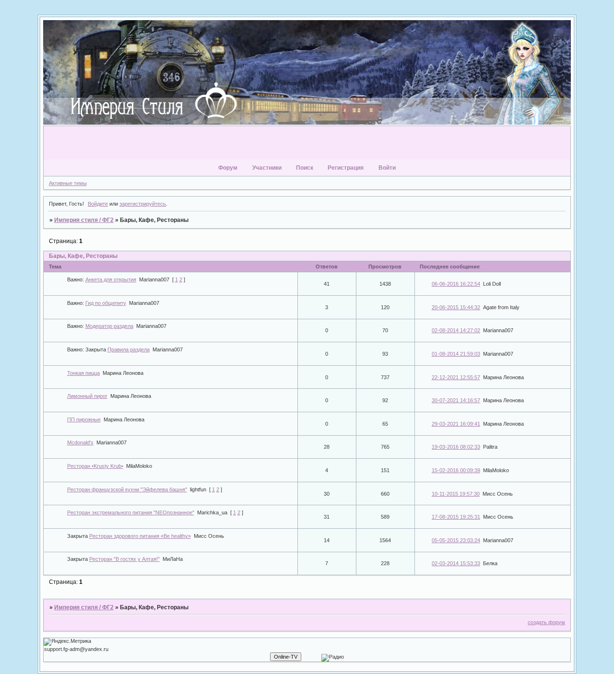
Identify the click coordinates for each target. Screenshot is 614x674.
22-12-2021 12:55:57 (456, 377)
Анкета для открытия (110, 279)
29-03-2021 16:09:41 (456, 424)
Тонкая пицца (83, 373)
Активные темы (68, 183)
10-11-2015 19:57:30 (456, 494)
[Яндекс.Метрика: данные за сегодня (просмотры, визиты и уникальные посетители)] (67, 642)
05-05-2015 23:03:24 (456, 540)
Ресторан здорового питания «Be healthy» (140, 536)
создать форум (546, 622)
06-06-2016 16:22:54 (456, 284)
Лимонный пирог (87, 396)
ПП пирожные (84, 419)
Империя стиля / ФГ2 (84, 220)
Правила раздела (128, 349)
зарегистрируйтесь (142, 204)
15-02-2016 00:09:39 (456, 470)
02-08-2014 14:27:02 (456, 330)
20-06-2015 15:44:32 (456, 307)
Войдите (98, 204)
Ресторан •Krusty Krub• (95, 466)
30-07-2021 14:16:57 (456, 400)
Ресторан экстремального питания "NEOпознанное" (130, 512)
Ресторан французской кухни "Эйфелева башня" (127, 489)
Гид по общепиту (105, 303)
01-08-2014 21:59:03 (456, 354)
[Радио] (332, 658)
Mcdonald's (80, 442)
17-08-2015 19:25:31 (456, 517)
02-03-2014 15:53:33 (456, 563)
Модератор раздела (109, 326)
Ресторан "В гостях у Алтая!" (124, 559)
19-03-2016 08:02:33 (456, 447)
